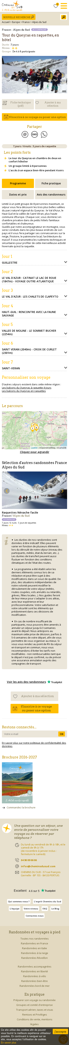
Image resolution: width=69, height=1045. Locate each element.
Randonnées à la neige (34, 953)
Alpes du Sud (39, 22)
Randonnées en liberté (34, 971)
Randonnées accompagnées (34, 966)
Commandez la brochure (21, 807)
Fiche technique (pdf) (20, 104)
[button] (7, 75)
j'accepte (60, 1031)
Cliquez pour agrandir (34, 452)
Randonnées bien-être (34, 981)
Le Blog (55, 908)
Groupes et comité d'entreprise (34, 1005)
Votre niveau (31, 908)
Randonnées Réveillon (34, 958)
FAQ (45, 908)
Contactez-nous (35, 915)
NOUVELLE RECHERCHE (16, 17)
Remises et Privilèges (34, 1014)
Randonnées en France (34, 943)
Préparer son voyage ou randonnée (34, 1000)
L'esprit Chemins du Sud (47, 901)
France (26, 22)
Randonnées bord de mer (35, 986)
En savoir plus (8, 1042)
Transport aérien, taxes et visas (34, 1009)
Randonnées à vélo (34, 976)
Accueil (6, 22)
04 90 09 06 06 (29, 860)
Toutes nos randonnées (35, 938)
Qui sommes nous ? (19, 901)
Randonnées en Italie (34, 948)
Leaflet (34, 447)
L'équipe (14, 908)
